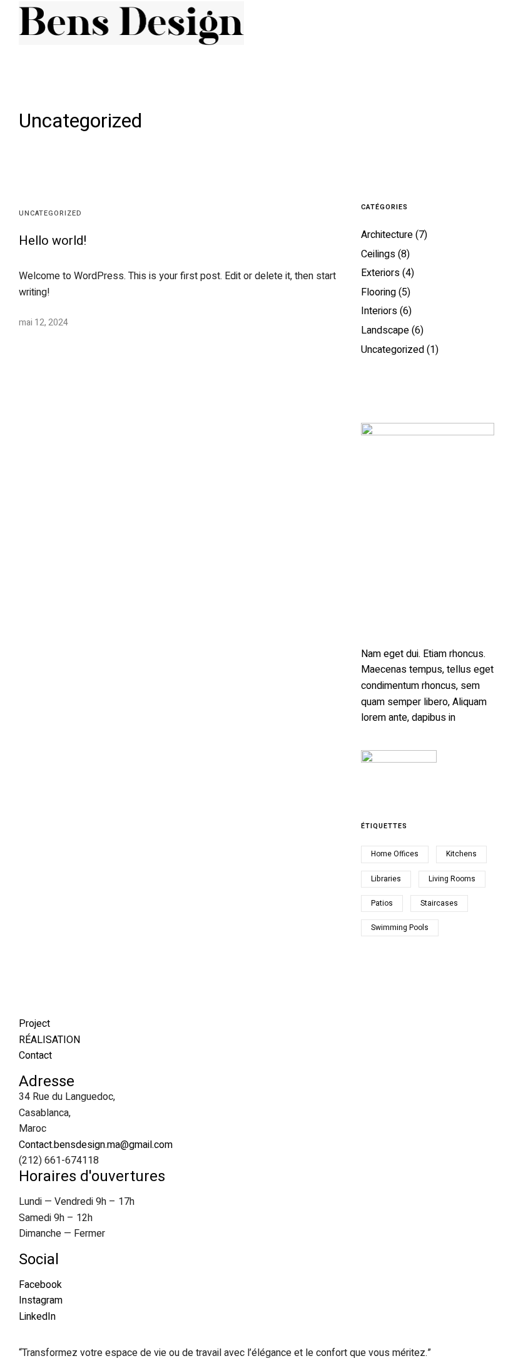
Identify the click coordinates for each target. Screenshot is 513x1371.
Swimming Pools (400, 927)
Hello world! (53, 241)
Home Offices (395, 853)
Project (34, 1023)
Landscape (385, 330)
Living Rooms (452, 878)
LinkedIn (37, 1316)
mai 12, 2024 (43, 322)
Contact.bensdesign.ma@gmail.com (96, 1144)
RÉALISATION (49, 1039)
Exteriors (380, 272)
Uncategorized (50, 213)
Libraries (386, 878)
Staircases (439, 903)
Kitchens (461, 853)
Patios (382, 903)
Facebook (40, 1284)
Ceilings (378, 254)
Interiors (379, 311)
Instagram (41, 1300)
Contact (35, 1055)
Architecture (387, 234)
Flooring (378, 292)
